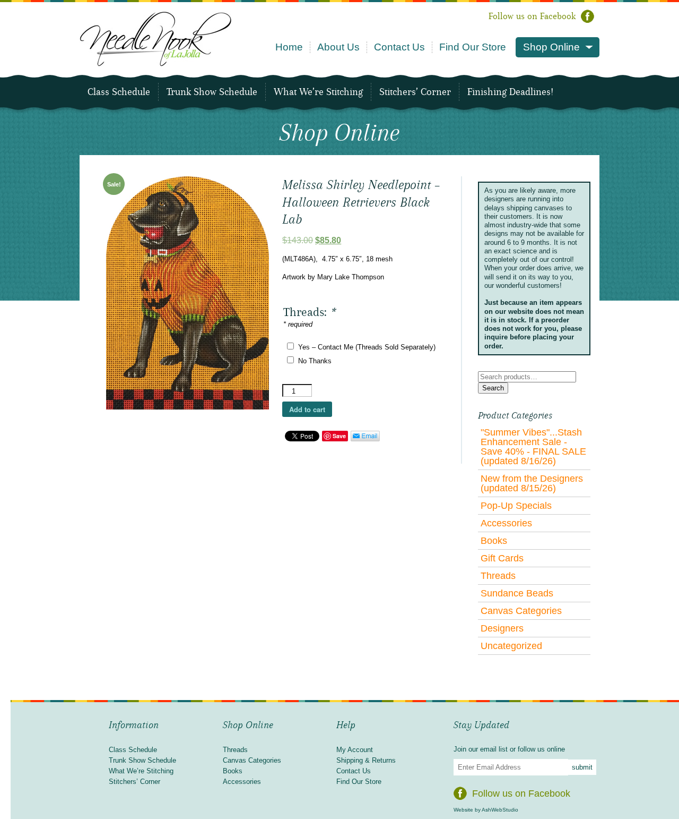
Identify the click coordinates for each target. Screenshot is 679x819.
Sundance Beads (517, 593)
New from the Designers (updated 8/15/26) (532, 483)
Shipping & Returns (366, 760)
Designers (502, 628)
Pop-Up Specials (516, 505)
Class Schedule (119, 92)
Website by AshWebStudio (486, 810)
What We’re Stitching (318, 92)
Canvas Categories (521, 610)
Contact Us (399, 47)
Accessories (506, 523)
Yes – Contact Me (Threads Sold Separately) (367, 347)
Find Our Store (472, 47)
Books (494, 540)
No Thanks (315, 361)
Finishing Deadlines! (510, 92)
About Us (338, 47)
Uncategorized (511, 646)
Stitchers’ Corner (415, 92)
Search (493, 388)
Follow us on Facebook (532, 16)
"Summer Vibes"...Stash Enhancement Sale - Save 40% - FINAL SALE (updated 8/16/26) (533, 446)
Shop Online (551, 47)
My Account (354, 750)
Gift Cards (502, 558)
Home (289, 47)
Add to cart (307, 409)
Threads (498, 575)
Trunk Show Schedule (212, 92)
